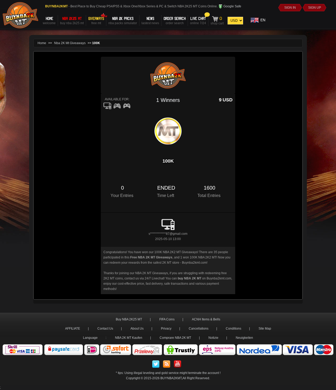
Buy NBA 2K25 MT (129, 319)
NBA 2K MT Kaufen (128, 338)
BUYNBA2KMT (171, 378)
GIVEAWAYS (96, 20)
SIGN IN (290, 7)
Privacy (166, 328)
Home (42, 43)
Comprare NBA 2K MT (175, 338)
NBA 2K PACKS (122, 20)
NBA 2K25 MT (72, 20)
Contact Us (105, 328)
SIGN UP (314, 7)
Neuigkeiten (244, 338)
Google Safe (232, 6)
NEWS (150, 20)
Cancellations (198, 328)
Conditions (233, 328)
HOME (49, 20)
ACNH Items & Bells (206, 319)
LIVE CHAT (198, 20)
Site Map (265, 328)
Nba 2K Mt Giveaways (70, 43)
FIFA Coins (167, 319)
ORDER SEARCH (175, 20)
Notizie (213, 338)
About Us (137, 328)
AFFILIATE (72, 328)
